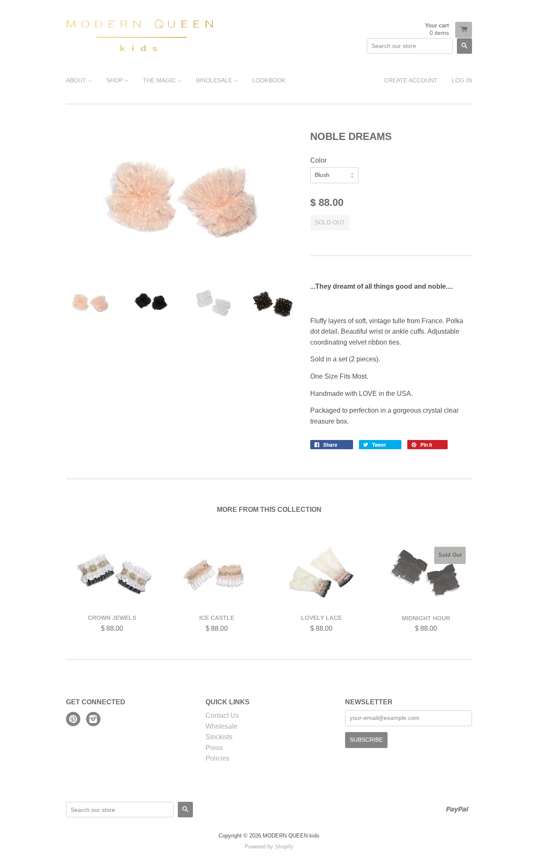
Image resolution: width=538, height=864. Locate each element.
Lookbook (268, 80)
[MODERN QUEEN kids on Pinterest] (73, 720)
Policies (217, 758)
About (77, 80)
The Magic (160, 80)
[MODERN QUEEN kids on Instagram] (93, 720)
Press (214, 747)
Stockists (219, 736)
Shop (115, 80)
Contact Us (222, 715)
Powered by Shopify (269, 846)
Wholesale (215, 80)
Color (318, 160)
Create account (411, 80)
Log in (462, 80)
